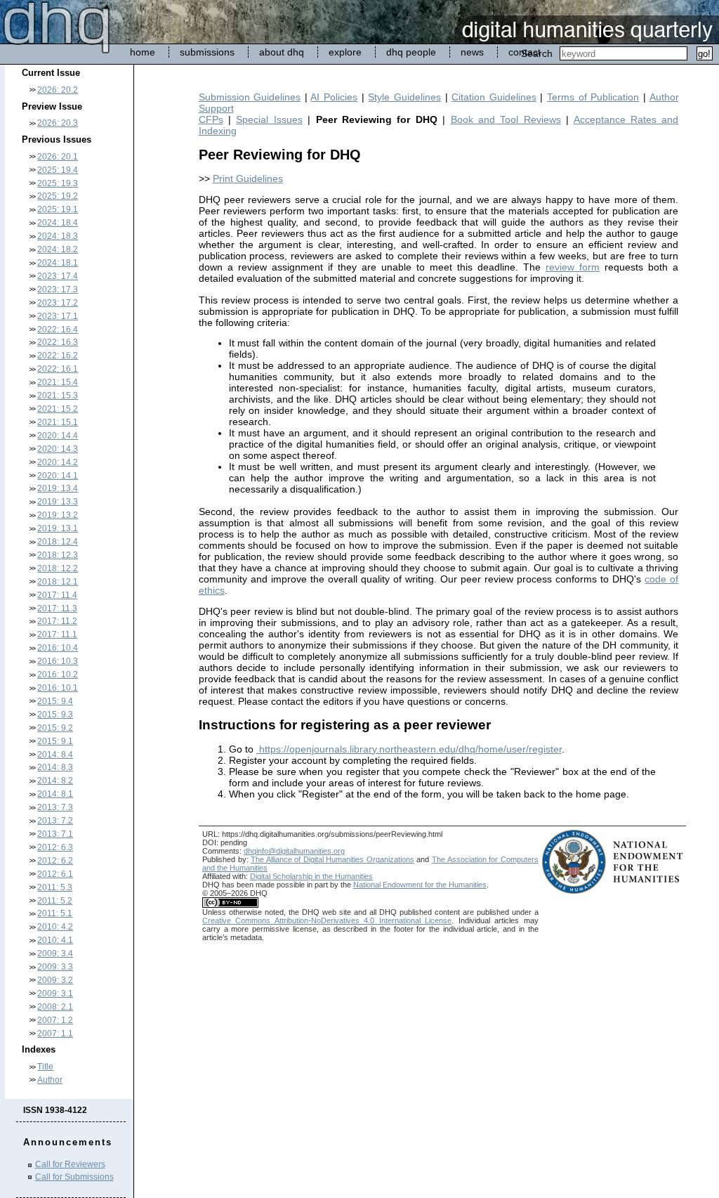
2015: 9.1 (55, 741)
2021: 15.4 (57, 382)
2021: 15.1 (57, 422)
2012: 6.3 (55, 847)
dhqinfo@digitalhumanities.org (294, 851)
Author (49, 1080)
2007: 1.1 (55, 1033)
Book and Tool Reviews (506, 119)
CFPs (211, 119)
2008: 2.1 (55, 1007)
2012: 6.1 (55, 874)
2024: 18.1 (57, 263)
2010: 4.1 (55, 940)
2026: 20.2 (57, 90)
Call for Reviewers (70, 1164)
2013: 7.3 (55, 807)
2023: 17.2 (57, 303)
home (142, 52)
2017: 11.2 (57, 621)
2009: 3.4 (55, 953)
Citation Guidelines (493, 97)
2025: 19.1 (57, 209)
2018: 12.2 (57, 568)
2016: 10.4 (57, 648)
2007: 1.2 (55, 1020)
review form (573, 267)
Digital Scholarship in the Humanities (311, 876)
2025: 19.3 (57, 183)
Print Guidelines (248, 178)
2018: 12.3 (57, 555)
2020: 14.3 (57, 449)
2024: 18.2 (57, 249)
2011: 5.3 (54, 887)
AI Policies (333, 97)
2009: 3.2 (55, 980)
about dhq (281, 52)
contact (524, 52)
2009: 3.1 (55, 993)
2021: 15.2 (57, 409)
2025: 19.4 (57, 170)
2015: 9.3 (55, 714)
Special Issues (269, 119)
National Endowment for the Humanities (420, 884)
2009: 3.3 (55, 967)
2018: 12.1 (57, 582)
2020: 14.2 (57, 462)
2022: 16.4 (57, 329)
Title (45, 1066)
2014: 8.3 (55, 767)
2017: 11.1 (57, 634)
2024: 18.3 (57, 236)
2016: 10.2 (57, 674)
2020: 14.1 (57, 475)
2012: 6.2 (55, 861)
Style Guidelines (404, 97)
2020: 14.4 (57, 435)
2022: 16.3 (57, 342)
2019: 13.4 (57, 488)
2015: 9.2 (55, 728)
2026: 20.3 (57, 123)
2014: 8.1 (55, 794)
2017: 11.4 (57, 595)
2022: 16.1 (57, 369)
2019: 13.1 (57, 528)
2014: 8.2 (55, 780)
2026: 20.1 (57, 156)
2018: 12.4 (57, 542)
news (472, 52)
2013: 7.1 (55, 834)
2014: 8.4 (55, 754)
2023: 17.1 (57, 316)
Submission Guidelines (250, 97)
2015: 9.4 (55, 701)
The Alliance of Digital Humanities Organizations (332, 859)
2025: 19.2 (57, 196)
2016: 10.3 (57, 661)
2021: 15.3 (57, 395)
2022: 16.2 (57, 355)
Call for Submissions (74, 1177)
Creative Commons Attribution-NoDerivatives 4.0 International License (326, 920)
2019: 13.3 (57, 501)
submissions (207, 52)
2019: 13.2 (57, 515)
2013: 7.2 (55, 820)
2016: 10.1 (57, 688)
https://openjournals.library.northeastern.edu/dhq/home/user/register (409, 749)
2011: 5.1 (54, 913)
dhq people (411, 52)
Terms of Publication (593, 97)
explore (345, 52)
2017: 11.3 (57, 608)
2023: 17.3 (57, 289)
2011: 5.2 (54, 901)
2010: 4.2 (55, 927)
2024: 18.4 (57, 223)
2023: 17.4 (57, 276)
